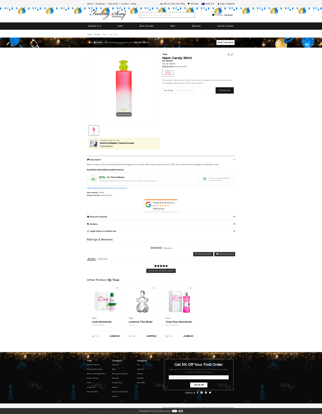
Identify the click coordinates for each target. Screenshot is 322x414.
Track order (112, 4)
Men (172, 26)
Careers (114, 396)
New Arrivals (146, 26)
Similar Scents (225, 26)
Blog (134, 4)
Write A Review (204, 254)
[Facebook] (229, 55)
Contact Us (91, 387)
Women (196, 26)
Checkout (228, 15)
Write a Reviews (180, 66)
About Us (115, 365)
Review (91, 259)
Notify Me (225, 90)
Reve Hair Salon (92, 392)
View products (106, 146)
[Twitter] (232, 55)
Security (115, 387)
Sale (120, 26)
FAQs (89, 383)
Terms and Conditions (120, 374)
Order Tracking (92, 378)
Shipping (100, 4)
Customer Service (93, 365)
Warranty (115, 378)
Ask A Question (226, 254)
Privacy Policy (117, 383)
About (90, 4)
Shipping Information (95, 369)
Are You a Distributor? (120, 392)
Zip (138, 365)
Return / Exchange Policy (96, 374)
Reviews (140, 374)
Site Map (140, 378)
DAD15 (99, 42)
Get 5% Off (199, 385)
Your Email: (168, 90)
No (181, 411)
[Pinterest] (206, 393)
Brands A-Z (94, 26)
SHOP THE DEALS (225, 42)
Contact (125, 4)
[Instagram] (201, 393)
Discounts (140, 369)
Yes (174, 411)
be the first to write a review (161, 271)
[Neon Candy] (94, 130)
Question (102, 259)
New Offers (141, 383)
